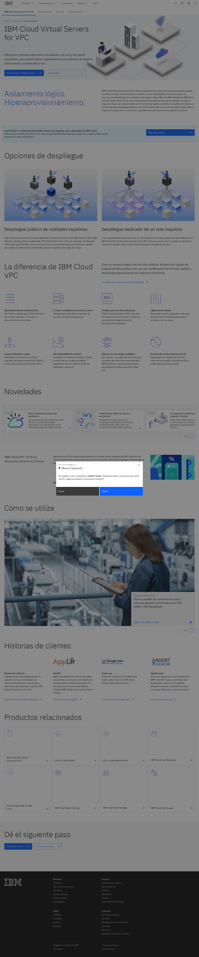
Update (105, 491)
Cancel (61, 491)
